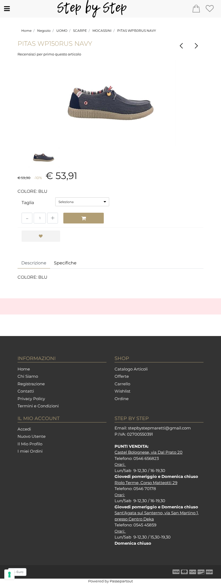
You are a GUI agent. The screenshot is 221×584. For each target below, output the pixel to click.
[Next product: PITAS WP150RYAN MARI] (196, 46)
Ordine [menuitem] (122, 398)
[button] (111, 103)
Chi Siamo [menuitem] (28, 376)
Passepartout (121, 581)
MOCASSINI (102, 31)
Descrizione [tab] (33, 262)
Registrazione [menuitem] (31, 383)
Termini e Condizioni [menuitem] (38, 405)
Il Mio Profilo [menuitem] (30, 443)
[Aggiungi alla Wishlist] (41, 236)
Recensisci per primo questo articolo (49, 54)
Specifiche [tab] (65, 262)
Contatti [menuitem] (26, 391)
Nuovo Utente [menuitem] (32, 436)
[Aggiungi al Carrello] (83, 218)
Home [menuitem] (24, 369)
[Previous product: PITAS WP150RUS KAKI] (181, 46)
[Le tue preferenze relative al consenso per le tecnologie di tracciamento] (9, 574)
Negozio (44, 31)
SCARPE (80, 31)
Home (26, 31)
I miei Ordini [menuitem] (30, 451)
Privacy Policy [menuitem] (31, 398)
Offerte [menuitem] (122, 376)
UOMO (61, 31)
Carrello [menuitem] (122, 383)
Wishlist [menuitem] (122, 391)
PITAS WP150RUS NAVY (136, 31)
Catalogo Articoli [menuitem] (131, 369)
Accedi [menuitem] (24, 429)
